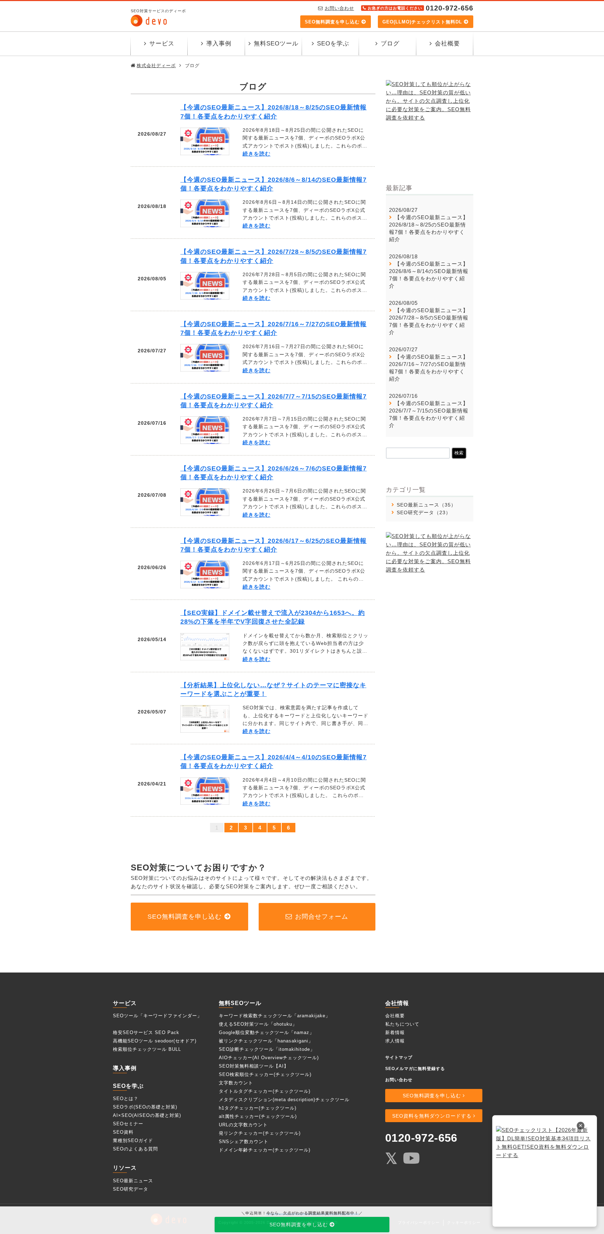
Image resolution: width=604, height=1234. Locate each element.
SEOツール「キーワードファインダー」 (157, 1015)
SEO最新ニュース (418, 505)
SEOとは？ (125, 1098)
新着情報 (395, 1032)
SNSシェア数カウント (243, 1141)
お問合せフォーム (321, 916)
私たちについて (402, 1024)
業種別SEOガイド (133, 1140)
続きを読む (257, 154)
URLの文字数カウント (243, 1124)
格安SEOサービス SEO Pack (146, 1032)
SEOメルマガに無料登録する (415, 1068)
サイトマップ (398, 1057)
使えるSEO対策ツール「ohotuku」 (258, 1024)
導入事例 (218, 43)
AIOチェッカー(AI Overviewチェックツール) (269, 1057)
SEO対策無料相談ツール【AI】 (254, 1066)
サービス (161, 43)
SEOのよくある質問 (135, 1149)
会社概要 (447, 43)
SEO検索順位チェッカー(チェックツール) (265, 1074)
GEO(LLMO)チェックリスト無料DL (422, 21)
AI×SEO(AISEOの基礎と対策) (147, 1115)
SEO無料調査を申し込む (332, 21)
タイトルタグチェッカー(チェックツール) (264, 1091)
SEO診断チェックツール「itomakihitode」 (267, 1049)
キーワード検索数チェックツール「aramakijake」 (274, 1015)
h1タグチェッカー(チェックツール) (257, 1108)
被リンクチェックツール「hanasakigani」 (266, 1040)
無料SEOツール (276, 43)
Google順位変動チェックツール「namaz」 (266, 1032)
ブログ (390, 43)
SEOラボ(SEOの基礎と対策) (145, 1107)
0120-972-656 (421, 1138)
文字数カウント (236, 1082)
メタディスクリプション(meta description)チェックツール (284, 1099)
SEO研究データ (415, 512)
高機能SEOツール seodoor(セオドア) (154, 1040)
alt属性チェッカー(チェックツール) (258, 1116)
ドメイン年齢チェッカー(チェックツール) (264, 1150)
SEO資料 (123, 1132)
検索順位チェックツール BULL (147, 1049)
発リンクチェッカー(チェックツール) (260, 1133)
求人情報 (395, 1040)
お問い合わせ (339, 8)
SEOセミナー (128, 1123)
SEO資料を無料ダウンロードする (432, 1116)
